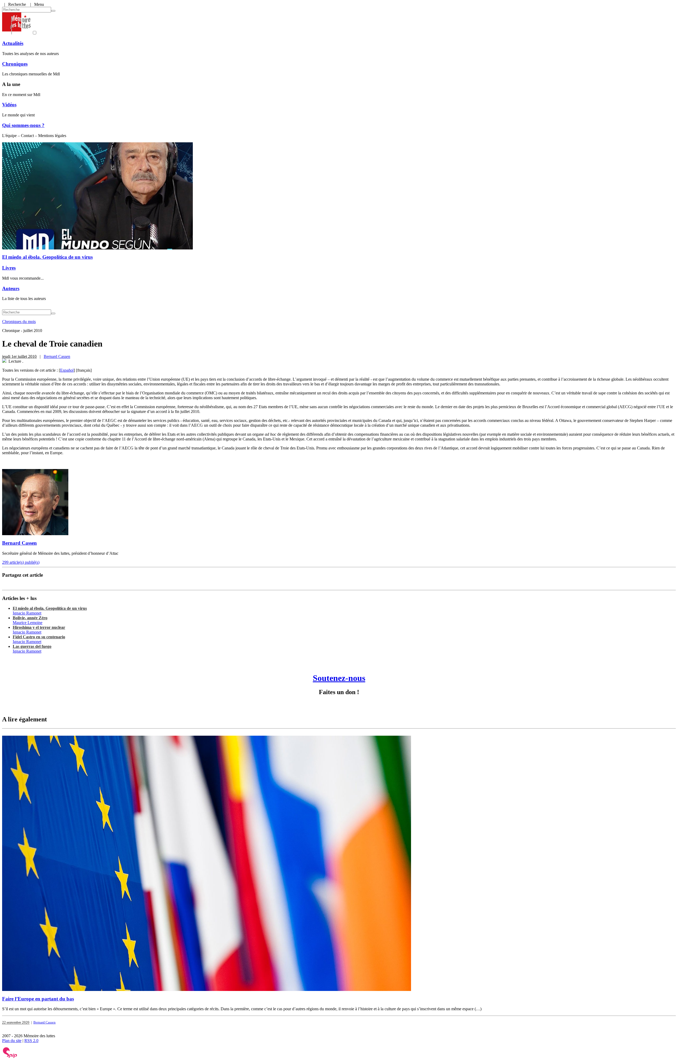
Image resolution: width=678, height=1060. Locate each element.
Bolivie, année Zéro (30, 618)
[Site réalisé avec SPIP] (10, 1057)
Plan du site (11, 1040)
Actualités (12, 43)
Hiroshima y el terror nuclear (39, 627)
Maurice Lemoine (27, 622)
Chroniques (15, 64)
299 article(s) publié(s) (20, 562)
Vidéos (9, 104)
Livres (9, 268)
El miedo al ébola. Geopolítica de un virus (47, 257)
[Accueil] (16, 33)
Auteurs (10, 288)
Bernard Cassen (57, 356)
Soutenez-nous (339, 678)
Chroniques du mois (19, 321)
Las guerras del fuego (32, 646)
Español (67, 370)
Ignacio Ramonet (27, 613)
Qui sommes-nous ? (23, 125)
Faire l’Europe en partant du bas (38, 999)
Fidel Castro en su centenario (39, 637)
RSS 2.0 (31, 1040)
